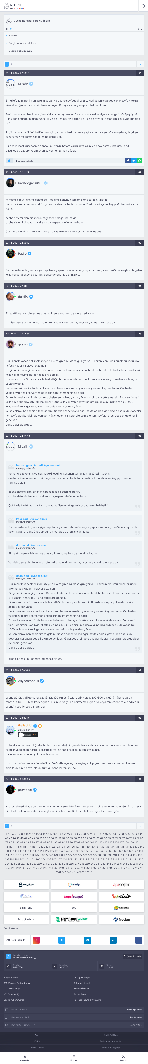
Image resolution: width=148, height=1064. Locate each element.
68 (105, 838)
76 (134, 838)
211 (80, 859)
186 (90, 855)
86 (33, 842)
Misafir (23, 84)
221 (130, 859)
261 (67, 867)
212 (85, 859)
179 (56, 855)
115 (20, 846)
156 (81, 850)
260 (61, 867)
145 (27, 850)
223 (141, 859)
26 (84, 834)
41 (141, 834)
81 (14, 842)
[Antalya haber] (121, 907)
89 (44, 842)
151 (57, 850)
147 (37, 850)
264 (82, 867)
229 (34, 863)
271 (120, 867)
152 (61, 850)
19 (57, 834)
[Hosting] (74, 884)
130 (92, 846)
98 (78, 842)
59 (71, 838)
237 (77, 863)
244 (114, 863)
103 (102, 842)
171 (18, 855)
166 (131, 850)
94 (63, 842)
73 (123, 838)
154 (71, 850)
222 (135, 859)
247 (130, 863)
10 (27, 834)
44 (14, 838)
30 (99, 834)
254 (29, 867)
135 (117, 846)
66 (97, 838)
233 (55, 863)
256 (40, 867)
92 (55, 842)
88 (40, 842)
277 (63, 872)
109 (132, 842)
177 (46, 855)
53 (48, 838)
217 (110, 859)
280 (79, 872)
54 (52, 838)
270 (115, 867)
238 (82, 863)
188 (100, 855)
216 (105, 859)
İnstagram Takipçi (82, 977)
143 (17, 850)
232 (50, 863)
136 (122, 846)
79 (6, 842)
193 (125, 855)
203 (38, 859)
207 (59, 859)
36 (122, 834)
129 (87, 846)
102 (97, 842)
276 (58, 872)
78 (141, 838)
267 (99, 867)
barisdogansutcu (30, 183)
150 (52, 850)
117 (29, 846)
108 (126, 842)
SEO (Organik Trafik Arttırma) (17, 983)
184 (80, 855)
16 (47, 834)
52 (44, 838)
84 (25, 842)
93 (59, 842)
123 (58, 846)
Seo (74, 907)
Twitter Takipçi (80, 994)
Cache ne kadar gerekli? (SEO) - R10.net (14, 6)
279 (74, 872)
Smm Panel (26, 907)
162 (111, 850)
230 (39, 863)
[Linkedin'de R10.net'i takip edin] (113, 940)
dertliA (23, 297)
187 (95, 855)
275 (140, 867)
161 (106, 850)
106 (117, 842)
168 (141, 850)
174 (32, 855)
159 (96, 850)
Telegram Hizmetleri (83, 983)
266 (93, 867)
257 (45, 867)
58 (67, 838)
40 (137, 834)
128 (82, 846)
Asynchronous (28, 681)
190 (110, 855)
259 (56, 867)
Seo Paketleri (11, 928)
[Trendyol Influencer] (121, 896)
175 (37, 855)
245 (119, 863)
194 (130, 855)
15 (44, 834)
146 (32, 850)
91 (52, 842)
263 (77, 867)
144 (22, 850)
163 (116, 850)
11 (30, 834)
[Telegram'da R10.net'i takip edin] (87, 940)
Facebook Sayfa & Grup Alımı (87, 1000)
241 (98, 863)
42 (6, 838)
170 (13, 855)
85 (29, 842)
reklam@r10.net (134, 1009)
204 (43, 859)
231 (45, 863)
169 (8, 855)
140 (142, 846)
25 (80, 834)
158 (91, 850)
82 (17, 842)
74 (127, 838)
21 (65, 834)
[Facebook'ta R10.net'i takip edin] (138, 940)
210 (75, 859)
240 (93, 863)
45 (18, 838)
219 (120, 859)
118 (33, 846)
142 (12, 850)
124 (63, 846)
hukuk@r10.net (135, 1017)
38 (129, 834)
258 (50, 867)
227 (23, 863)
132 (102, 846)
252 (18, 867)
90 (48, 842)
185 (85, 855)
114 (15, 846)
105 (112, 842)
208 (64, 859)
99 (82, 842)
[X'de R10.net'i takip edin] (61, 940)
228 (28, 863)
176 (42, 855)
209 (70, 859)
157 (86, 850)
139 (137, 846)
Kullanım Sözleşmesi (111, 1047)
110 (136, 842)
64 (90, 838)
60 (75, 838)
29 (95, 834)
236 (71, 863)
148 (42, 850)
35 (118, 834)
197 (7, 859)
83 (21, 842)
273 (130, 867)
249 (141, 863)
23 (72, 834)
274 (135, 867)
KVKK (37, 1041)
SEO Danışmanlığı (11, 994)
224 (7, 863)
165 (126, 850)
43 (10, 838)
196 (140, 855)
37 (125, 834)
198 (12, 859)
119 (38, 846)
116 (24, 846)
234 (60, 863)
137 (127, 846)
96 (71, 842)
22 (68, 834)
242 (103, 863)
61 (78, 838)
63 (86, 838)
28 (91, 834)
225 (12, 863)
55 (56, 838)
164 (121, 850)
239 (87, 863)
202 (32, 859)
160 (101, 850)
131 (97, 846)
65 (94, 838)
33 (110, 834)
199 (17, 859)
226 (18, 863)
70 (113, 838)
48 (29, 838)
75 (130, 838)
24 (76, 834)
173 (27, 855)
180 (61, 855)
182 (70, 855)
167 (136, 850)
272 (125, 867)
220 (125, 859)
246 (125, 863)
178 (51, 855)
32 (106, 834)
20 (61, 834)
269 (109, 867)
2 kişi (18, 161)
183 (75, 855)
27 (88, 834)
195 (135, 855)
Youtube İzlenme (81, 988)
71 (116, 838)
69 (109, 838)
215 (100, 859)
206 (54, 859)
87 (37, 842)
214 (95, 859)
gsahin (23, 344)
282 (89, 872)
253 (24, 867)
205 (48, 859)
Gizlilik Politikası (111, 1035)
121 (48, 846)
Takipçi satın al (26, 919)
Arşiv (37, 1035)
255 (34, 867)
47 (25, 838)
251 (13, 867)
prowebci (25, 790)
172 (22, 855)
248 (135, 863)
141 (7, 850)
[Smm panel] (74, 919)
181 (65, 855)
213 (90, 859)
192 (120, 855)
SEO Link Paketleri (12, 988)
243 (108, 863)
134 (112, 846)
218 (115, 859)
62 (82, 838)
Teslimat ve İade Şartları (111, 1041)
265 (88, 867)
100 (87, 842)
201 (27, 859)
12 (33, 834)
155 (76, 850)
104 (107, 842)
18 (54, 834)
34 (114, 834)
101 (92, 842)
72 (120, 838)
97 (75, 842)
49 (33, 838)
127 (78, 846)
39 (133, 834)
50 (37, 838)
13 (37, 834)
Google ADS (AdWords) (14, 1000)
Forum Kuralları (37, 1047)
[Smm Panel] (26, 884)
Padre (22, 253)
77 (138, 838)
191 (115, 855)
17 (51, 834)
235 (66, 863)
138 (132, 846)
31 (103, 834)
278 (68, 872)
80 (10, 842)
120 (43, 846)
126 (73, 846)
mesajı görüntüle (25, 468)
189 (105, 855)
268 (104, 867)
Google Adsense (11, 977)
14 (40, 834)
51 (41, 838)
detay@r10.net (135, 1025)
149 (47, 850)
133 (107, 846)
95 (67, 842)
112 (6, 846)
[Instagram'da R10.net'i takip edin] (36, 940)
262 (72, 867)
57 (63, 838)
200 (22, 859)
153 (66, 850)
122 (52, 846)
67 (101, 838)
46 (22, 838)
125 (68, 846)
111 (141, 842)
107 (122, 842)
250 (8, 867)
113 (11, 846)
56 (59, 838)
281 (84, 872)
